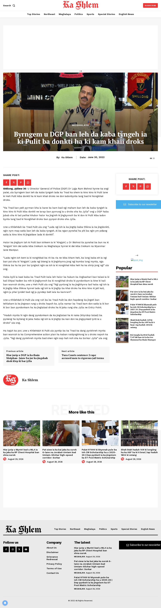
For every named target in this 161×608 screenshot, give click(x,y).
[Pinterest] (21, 182)
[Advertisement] (80, 47)
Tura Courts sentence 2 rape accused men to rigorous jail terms (83, 357)
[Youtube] (26, 549)
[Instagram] (12, 549)
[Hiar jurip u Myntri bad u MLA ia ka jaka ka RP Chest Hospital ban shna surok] (122, 281)
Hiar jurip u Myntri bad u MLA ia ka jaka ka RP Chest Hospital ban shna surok (144, 281)
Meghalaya (80, 125)
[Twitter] (13, 182)
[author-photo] (5, 459)
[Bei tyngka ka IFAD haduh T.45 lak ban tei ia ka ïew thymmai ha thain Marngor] (122, 337)
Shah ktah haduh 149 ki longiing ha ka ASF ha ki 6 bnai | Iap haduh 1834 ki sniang (142, 324)
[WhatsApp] (28, 182)
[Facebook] (6, 182)
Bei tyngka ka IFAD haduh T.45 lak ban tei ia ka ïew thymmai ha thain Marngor (143, 337)
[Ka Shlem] (10, 380)
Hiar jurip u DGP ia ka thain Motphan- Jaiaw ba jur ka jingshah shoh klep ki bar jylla (27, 358)
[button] (9, 5)
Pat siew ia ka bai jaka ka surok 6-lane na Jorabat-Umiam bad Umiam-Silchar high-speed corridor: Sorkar (143, 295)
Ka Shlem (67, 157)
